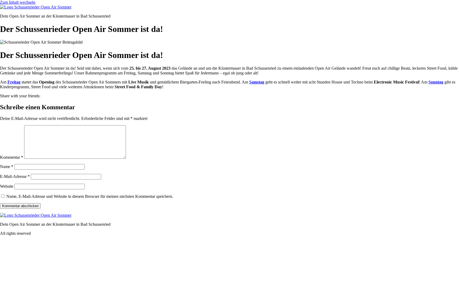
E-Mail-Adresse (15, 176)
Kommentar (11, 157)
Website (6, 186)
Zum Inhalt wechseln (17, 2)
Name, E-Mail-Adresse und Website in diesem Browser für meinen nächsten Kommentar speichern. (89, 196)
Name (6, 166)
